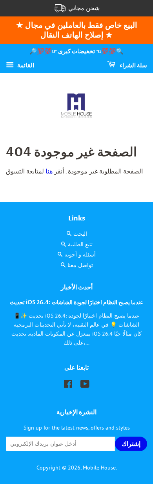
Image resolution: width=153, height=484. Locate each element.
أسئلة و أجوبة (80, 254)
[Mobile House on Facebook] (68, 385)
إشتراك (131, 444)
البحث (80, 233)
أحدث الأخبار (77, 287)
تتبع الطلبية (80, 244)
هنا (48, 171)
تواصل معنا (80, 265)
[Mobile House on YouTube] (84, 385)
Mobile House (99, 467)
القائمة (25, 65)
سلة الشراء (132, 65)
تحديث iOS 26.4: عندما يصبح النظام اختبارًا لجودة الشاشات (76, 302)
